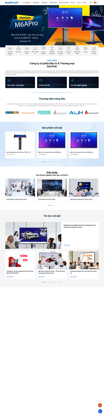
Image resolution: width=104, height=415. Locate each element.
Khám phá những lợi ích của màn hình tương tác (51, 272)
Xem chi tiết (67, 245)
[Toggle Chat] (100, 411)
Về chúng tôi (26, 2)
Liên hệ (85, 2)
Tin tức (72, 2)
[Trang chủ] (12, 3)
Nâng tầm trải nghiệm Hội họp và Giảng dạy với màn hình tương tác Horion (80, 226)
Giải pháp (44, 2)
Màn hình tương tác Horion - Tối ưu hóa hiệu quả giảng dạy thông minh (19, 272)
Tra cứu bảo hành (63, 2)
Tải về (79, 2)
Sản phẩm (36, 2)
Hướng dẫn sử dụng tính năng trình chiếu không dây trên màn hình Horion (82, 272)
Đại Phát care (53, 2)
